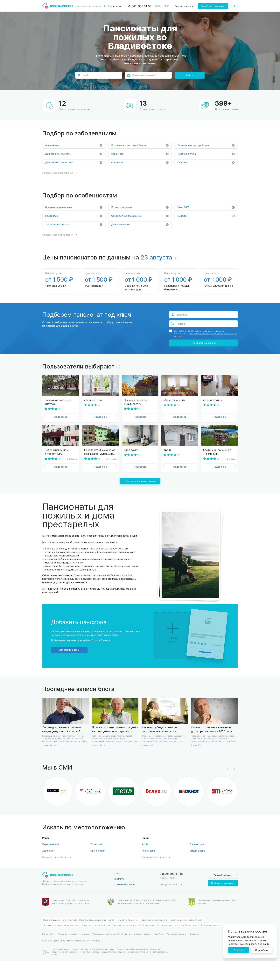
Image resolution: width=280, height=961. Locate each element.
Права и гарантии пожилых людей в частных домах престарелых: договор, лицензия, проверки (115, 729)
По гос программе (139, 207)
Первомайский (50, 844)
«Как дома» (131, 450)
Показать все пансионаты (140, 481)
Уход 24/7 (205, 207)
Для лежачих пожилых (73, 153)
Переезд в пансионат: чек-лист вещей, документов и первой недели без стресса (62, 729)
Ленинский (48, 850)
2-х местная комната (73, 224)
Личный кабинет (223, 875)
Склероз (205, 162)
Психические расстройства (205, 145)
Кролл (167, 450)
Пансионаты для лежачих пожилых (60, 920)
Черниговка (148, 850)
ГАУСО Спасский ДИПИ (218, 285)
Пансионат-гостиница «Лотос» (58, 402)
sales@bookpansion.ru (171, 884)
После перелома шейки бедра (139, 145)
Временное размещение (73, 207)
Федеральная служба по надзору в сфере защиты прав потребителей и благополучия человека (146, 902)
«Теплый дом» (93, 400)
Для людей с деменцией (73, 162)
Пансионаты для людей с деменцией (96, 920)
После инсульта (205, 153)
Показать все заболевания (57, 172)
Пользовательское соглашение (74, 934)
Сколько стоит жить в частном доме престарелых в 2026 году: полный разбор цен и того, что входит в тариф (212, 729)
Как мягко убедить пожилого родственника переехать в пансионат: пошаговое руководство (164, 729)
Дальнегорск (197, 844)
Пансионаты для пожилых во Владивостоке (133, 925)
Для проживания (139, 224)
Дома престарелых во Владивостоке (61, 925)
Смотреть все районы (54, 857)
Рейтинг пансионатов (211, 925)
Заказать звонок (184, 6)
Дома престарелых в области (96, 925)
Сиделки (205, 215)
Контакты (119, 879)
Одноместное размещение (139, 215)
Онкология (139, 162)
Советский (96, 844)
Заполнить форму (69, 649)
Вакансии (194, 934)
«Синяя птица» (94, 285)
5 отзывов (72, 459)
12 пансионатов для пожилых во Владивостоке (99, 575)
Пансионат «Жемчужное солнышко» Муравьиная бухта (99, 452)
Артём (144, 844)
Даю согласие (181, 331)
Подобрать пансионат (213, 6)
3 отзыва (231, 459)
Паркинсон (139, 153)
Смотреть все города (153, 857)
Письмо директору (176, 934)
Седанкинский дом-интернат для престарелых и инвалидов (137, 287)
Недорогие (73, 215)
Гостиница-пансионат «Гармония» (217, 451)
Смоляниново (197, 850)
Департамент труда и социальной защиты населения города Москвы (70, 902)
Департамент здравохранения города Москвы (218, 902)
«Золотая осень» (55, 285)
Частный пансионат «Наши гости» (136, 402)
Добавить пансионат (223, 883)
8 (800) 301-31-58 (139, 6)
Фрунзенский (97, 850)
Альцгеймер (73, 145)
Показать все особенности (57, 234)
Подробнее (60, 416)
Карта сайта (48, 934)
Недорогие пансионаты (128, 920)
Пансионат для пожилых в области (186, 920)
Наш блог (159, 934)
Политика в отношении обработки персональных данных (122, 934)
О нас (117, 873)
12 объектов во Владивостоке (127, 59)
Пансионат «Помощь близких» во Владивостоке (177, 287)
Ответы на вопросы (124, 884)
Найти (189, 75)
